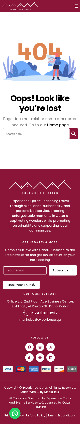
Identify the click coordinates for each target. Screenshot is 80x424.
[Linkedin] (50, 357)
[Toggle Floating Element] (15, 413)
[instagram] (40, 347)
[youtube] (40, 357)
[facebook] (29, 347)
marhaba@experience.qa (40, 319)
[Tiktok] (29, 357)
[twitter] (50, 347)
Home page (58, 124)
